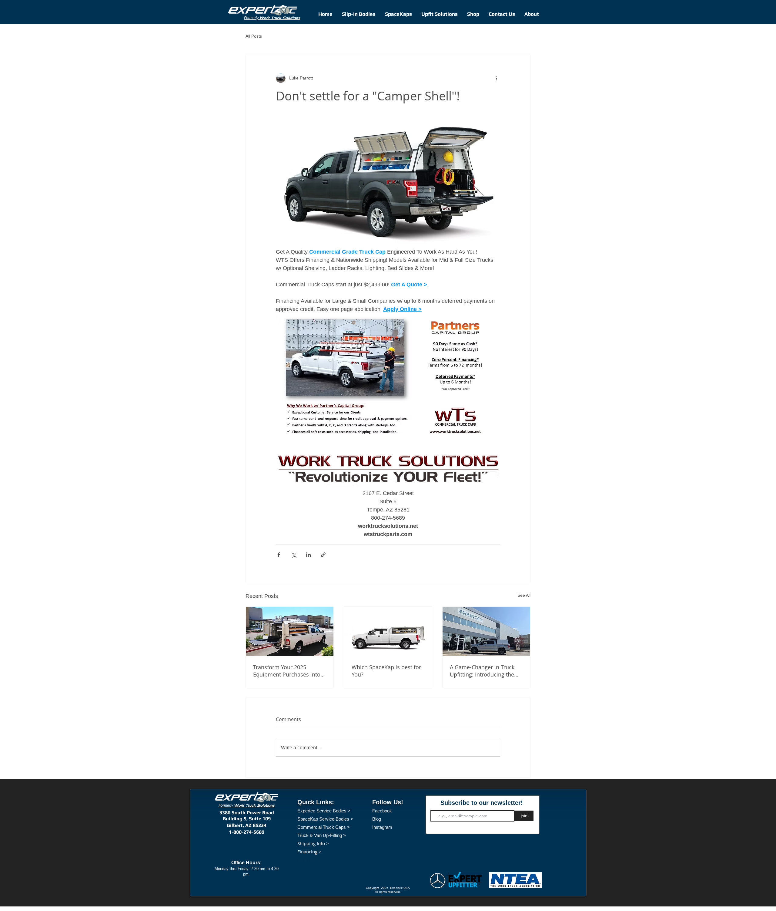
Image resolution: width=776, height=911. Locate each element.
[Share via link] (323, 555)
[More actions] (496, 78)
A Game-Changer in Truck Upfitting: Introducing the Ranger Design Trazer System (482, 670)
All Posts (254, 36)
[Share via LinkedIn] (308, 555)
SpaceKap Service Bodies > (325, 819)
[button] (473, 14)
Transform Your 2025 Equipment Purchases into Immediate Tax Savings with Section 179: (288, 670)
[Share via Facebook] (279, 555)
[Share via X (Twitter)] (293, 555)
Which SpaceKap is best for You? (386, 670)
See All (523, 595)
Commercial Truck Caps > (323, 827)
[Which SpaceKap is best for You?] (388, 631)
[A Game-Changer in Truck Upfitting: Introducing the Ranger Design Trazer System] (486, 631)
